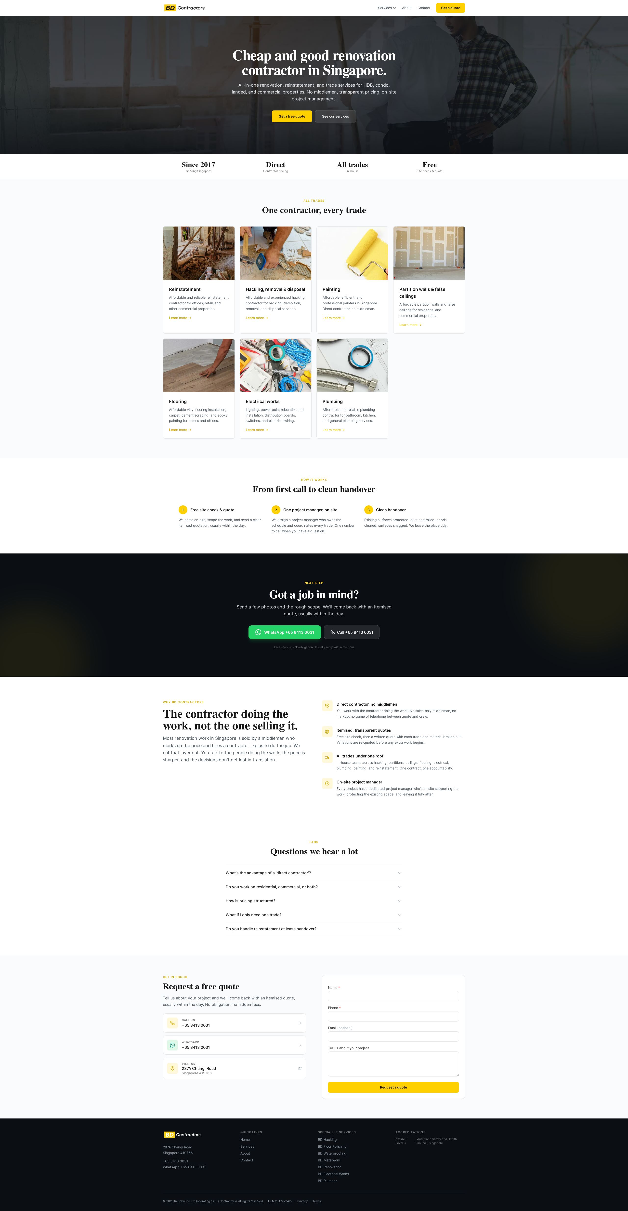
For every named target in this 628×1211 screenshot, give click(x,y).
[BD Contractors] (184, 8)
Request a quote (393, 1087)
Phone (334, 1008)
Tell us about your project (348, 1048)
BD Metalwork (329, 1160)
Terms (317, 1201)
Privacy (302, 1201)
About (407, 8)
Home (245, 1139)
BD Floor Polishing (332, 1146)
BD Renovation (329, 1167)
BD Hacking (327, 1139)
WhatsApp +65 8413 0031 (184, 1167)
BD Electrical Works (333, 1174)
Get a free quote (292, 116)
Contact (424, 8)
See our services (335, 116)
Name (334, 987)
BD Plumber (327, 1181)
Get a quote (450, 8)
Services (385, 8)
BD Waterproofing (332, 1153)
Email (340, 1028)
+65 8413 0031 (175, 1161)
